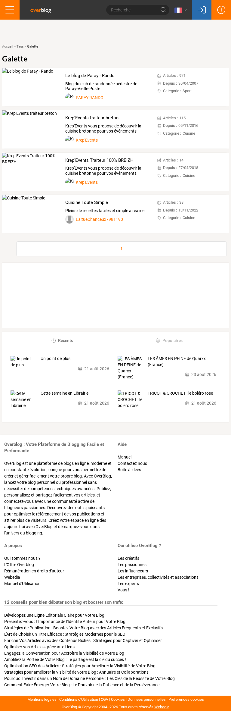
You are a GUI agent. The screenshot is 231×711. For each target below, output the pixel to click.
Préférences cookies (186, 699)
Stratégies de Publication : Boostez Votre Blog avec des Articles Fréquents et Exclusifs (83, 627)
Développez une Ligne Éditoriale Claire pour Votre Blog (54, 615)
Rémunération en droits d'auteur (34, 570)
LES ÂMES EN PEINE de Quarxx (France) (177, 361)
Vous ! (123, 589)
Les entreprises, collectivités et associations (158, 577)
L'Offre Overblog (19, 564)
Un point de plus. (56, 358)
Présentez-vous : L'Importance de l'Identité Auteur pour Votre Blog (64, 621)
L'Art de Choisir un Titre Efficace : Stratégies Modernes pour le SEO (64, 634)
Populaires (172, 340)
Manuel (124, 457)
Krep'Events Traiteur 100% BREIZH (99, 160)
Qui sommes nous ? (22, 558)
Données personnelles (147, 699)
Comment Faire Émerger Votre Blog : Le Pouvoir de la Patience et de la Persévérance (81, 684)
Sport (187, 91)
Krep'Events (87, 140)
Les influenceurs (133, 570)
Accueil (7, 47)
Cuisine (189, 133)
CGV (104, 699)
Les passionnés (132, 564)
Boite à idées (129, 469)
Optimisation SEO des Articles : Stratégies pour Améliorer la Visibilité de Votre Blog (80, 665)
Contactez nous (132, 463)
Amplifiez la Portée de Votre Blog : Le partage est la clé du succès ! (65, 659)
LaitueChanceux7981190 (99, 219)
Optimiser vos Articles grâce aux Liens (39, 646)
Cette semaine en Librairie (64, 393)
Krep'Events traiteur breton (92, 118)
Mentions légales (42, 699)
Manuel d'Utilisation (22, 583)
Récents (65, 340)
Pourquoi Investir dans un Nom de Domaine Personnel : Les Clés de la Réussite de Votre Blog (89, 678)
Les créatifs (128, 558)
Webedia (12, 577)
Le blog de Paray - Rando (90, 75)
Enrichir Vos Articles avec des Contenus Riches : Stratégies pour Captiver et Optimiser (83, 640)
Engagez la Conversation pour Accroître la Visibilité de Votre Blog (64, 653)
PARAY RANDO (89, 97)
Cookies (118, 699)
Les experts (128, 583)
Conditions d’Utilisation (78, 699)
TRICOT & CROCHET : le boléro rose (180, 393)
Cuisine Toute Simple (86, 202)
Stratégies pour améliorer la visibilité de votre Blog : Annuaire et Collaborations (76, 672)
